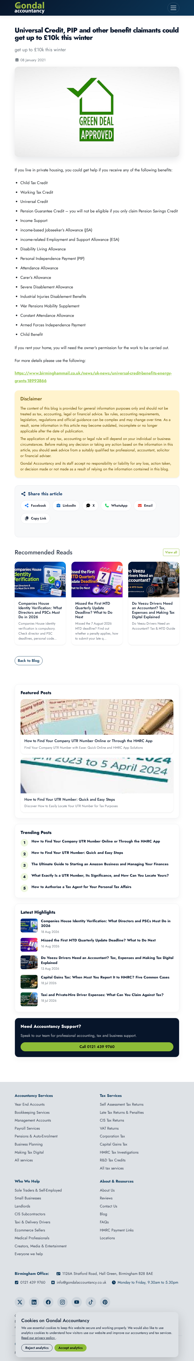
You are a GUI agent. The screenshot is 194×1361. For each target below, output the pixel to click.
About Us (107, 1190)
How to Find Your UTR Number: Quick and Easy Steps (69, 799)
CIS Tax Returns (112, 1120)
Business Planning (29, 1144)
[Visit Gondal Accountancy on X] (20, 1302)
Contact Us (108, 1206)
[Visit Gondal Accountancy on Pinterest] (105, 1302)
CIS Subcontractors (30, 1214)
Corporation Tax (112, 1136)
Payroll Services (27, 1128)
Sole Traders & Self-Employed (38, 1190)
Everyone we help (29, 1254)
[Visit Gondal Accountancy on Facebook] (48, 1302)
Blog (103, 1214)
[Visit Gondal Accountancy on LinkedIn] (34, 1302)
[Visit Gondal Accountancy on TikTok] (91, 1302)
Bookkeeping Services (32, 1112)
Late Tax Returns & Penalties (122, 1112)
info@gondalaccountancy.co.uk (81, 1282)
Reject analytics (36, 1347)
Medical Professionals (32, 1238)
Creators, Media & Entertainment (40, 1246)
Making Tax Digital (29, 1152)
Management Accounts (33, 1120)
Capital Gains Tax (113, 1144)
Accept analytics (70, 1347)
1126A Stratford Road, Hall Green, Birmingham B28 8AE (107, 1273)
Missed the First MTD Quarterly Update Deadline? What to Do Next (93, 610)
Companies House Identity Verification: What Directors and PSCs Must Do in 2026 (40, 610)
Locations (107, 1238)
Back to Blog (29, 660)
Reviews (106, 1198)
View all (171, 552)
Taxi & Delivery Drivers (32, 1222)
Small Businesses (28, 1198)
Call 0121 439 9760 (97, 1046)
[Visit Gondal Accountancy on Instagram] (62, 1302)
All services (24, 1160)
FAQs (104, 1222)
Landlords (22, 1206)
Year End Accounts (29, 1104)
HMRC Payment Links (116, 1230)
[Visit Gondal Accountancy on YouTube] (76, 1302)
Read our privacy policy (38, 1337)
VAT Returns (109, 1128)
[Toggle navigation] (173, 8)
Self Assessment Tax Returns (121, 1104)
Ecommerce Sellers (30, 1230)
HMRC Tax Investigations (119, 1152)
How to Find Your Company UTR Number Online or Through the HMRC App (88, 741)
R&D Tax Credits (112, 1160)
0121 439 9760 (32, 1282)
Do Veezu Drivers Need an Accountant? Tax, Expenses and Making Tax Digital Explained (153, 610)
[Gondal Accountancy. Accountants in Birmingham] (90, 8)
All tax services (111, 1168)
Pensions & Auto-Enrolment (36, 1136)
